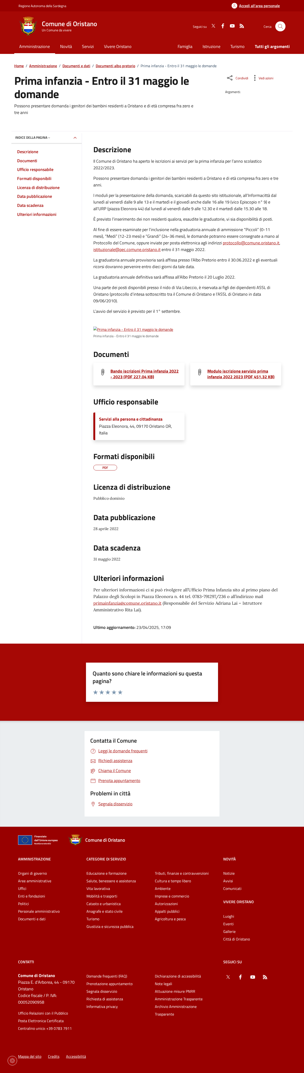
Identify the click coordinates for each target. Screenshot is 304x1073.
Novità (229, 859)
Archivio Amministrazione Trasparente (176, 1010)
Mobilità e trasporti (101, 896)
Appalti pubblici (167, 911)
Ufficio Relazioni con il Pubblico (43, 1013)
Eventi (228, 924)
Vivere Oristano (238, 902)
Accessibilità (76, 1056)
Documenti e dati (76, 66)
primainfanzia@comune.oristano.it (127, 603)
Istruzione (211, 46)
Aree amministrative (34, 881)
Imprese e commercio (172, 896)
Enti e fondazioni (31, 896)
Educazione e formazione (106, 873)
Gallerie (229, 931)
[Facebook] (221, 26)
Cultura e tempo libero (173, 881)
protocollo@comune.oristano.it (251, 243)
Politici (23, 904)
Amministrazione (43, 66)
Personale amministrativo (39, 911)
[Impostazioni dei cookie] (12, 1060)
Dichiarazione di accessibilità (178, 976)
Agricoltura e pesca (170, 919)
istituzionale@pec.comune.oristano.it (127, 249)
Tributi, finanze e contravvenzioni (182, 873)
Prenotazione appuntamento (109, 984)
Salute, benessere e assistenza (111, 881)
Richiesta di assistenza (104, 999)
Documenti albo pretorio (115, 66)
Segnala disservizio (101, 991)
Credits (53, 1056)
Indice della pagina (31, 137)
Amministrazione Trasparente (179, 999)
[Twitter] (211, 26)
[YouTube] (230, 26)
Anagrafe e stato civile (104, 911)
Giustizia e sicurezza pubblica (109, 926)
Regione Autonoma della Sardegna (42, 5)
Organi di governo (32, 873)
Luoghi (228, 916)
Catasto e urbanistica (103, 904)
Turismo (237, 46)
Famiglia (185, 46)
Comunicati (232, 888)
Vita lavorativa (98, 888)
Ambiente (163, 888)
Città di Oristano (236, 939)
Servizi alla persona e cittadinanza (130, 419)
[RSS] (240, 26)
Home (19, 66)
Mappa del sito (29, 1056)
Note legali (163, 984)
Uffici (22, 888)
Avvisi (228, 881)
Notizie (229, 873)
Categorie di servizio (106, 859)
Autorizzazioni (166, 904)
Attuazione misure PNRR (175, 991)
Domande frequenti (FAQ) (106, 976)
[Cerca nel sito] (280, 26)
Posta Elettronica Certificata (41, 1021)
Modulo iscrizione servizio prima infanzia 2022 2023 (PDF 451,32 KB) (241, 374)
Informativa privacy (102, 1006)
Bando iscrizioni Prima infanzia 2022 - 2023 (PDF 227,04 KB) (144, 374)
